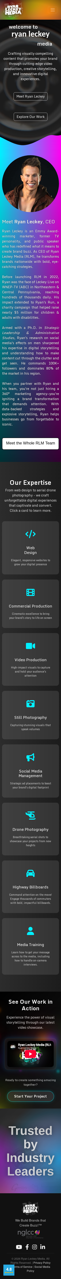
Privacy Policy (41, 1263)
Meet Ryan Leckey (30, 96)
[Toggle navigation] (52, 9)
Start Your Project (30, 1096)
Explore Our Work (31, 116)
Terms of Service (22, 1267)
